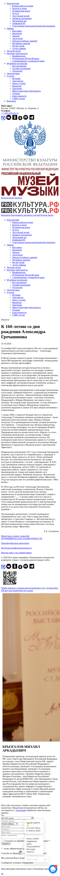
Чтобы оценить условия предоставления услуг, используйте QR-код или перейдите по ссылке (29, 589)
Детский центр (14, 51)
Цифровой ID (18, 23)
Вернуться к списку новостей (15, 536)
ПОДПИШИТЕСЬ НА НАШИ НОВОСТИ (21, 538)
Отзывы (16, 93)
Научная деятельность (17, 53)
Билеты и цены (19, 8)
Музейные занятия (21, 43)
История (16, 78)
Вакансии (17, 86)
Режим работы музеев (22, 6)
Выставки (17, 31)
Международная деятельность (26, 91)
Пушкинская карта (21, 11)
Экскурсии (17, 38)
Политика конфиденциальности (16, 548)
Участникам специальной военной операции (33, 26)
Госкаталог (17, 71)
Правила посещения (22, 18)
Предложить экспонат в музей (25, 215)
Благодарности (19, 96)
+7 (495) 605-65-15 (10, 113)
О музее (10, 76)
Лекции (16, 36)
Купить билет (7, 198)
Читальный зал (19, 21)
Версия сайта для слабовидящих (16, 553)
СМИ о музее (18, 98)
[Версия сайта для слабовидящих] (56, 215)
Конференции (19, 56)
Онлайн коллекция (21, 68)
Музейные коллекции (17, 63)
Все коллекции (19, 66)
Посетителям (13, 3)
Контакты (11, 101)
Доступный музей (20, 16)
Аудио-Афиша (19, 48)
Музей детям (18, 46)
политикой (21, 810)
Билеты (18, 198)
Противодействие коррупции (15, 543)
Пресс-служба (19, 83)
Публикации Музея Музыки (25, 58)
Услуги (15, 13)
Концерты (17, 33)
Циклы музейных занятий (24, 41)
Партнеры (17, 88)
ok (2, 873)
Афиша (10, 28)
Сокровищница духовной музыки (28, 61)
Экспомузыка (13, 73)
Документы (17, 81)
